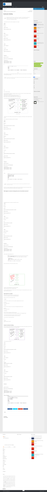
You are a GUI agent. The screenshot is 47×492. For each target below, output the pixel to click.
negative (9, 482)
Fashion (3, 468)
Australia (4, 462)
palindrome (7, 483)
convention (4, 479)
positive (4, 484)
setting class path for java (10, 485)
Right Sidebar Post (5, 458)
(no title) (38, 30)
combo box (6, 477)
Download (4, 469)
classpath (4, 477)
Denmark (4, 463)
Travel (3, 450)
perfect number (13, 483)
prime (5, 484)
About (5, 0)
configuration (8, 478)
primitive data (14, 484)
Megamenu (4, 449)
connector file (11, 478)
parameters (9, 483)
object (12, 482)
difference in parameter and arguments (11, 479)
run (6, 485)
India (3, 466)
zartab (4, 436)
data (7, 479)
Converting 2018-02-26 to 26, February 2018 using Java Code (40, 43)
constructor (14, 478)
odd (13, 482)
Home (3, 0)
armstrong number (36, 65)
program (4, 485)
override (5, 483)
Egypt (3, 465)
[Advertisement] (18, 84)
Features (4, 455)
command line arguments (12, 477)
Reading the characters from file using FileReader (40, 27)
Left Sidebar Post (5, 456)
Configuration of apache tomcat (40, 101)
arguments (35, 64)
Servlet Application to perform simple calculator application (38, 22)
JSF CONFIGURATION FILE (36, 38)
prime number (7, 484)
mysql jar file (7, 482)
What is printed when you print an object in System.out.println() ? (40, 25)
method (4, 482)
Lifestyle (4, 451)
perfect (11, 483)
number (11, 482)
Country (4, 460)
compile (4, 478)
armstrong (39, 64)
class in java (14, 476)
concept (5, 478)
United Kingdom (4, 464)
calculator (40, 65)
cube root (6, 479)
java (5, 481)
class (40, 66)
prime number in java (11, 484)
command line (9, 477)
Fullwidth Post (4, 457)
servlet (7, 485)
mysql (5, 482)
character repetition (36, 66)
